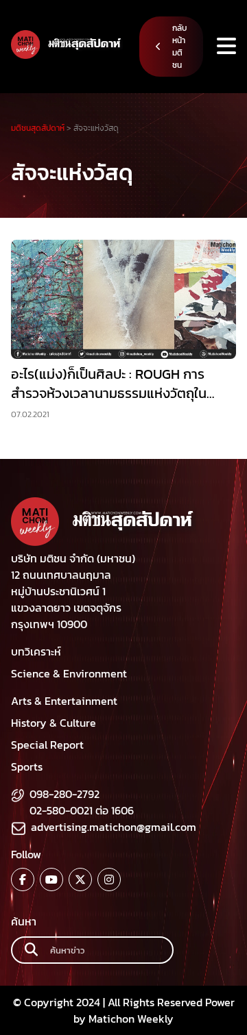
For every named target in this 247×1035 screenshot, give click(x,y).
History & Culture (53, 722)
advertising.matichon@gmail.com (113, 827)
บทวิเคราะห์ (36, 651)
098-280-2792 (64, 794)
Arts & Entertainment (64, 701)
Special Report (47, 744)
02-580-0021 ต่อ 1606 (82, 810)
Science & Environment (69, 673)
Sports (27, 766)
